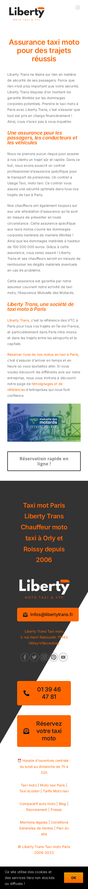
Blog (62, 804)
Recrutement (36, 809)
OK (73, 877)
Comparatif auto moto (37, 804)
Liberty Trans (18, 320)
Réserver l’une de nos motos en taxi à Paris (42, 354)
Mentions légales (33, 822)
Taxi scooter (29, 791)
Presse (56, 809)
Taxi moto (29, 785)
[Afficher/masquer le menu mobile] (78, 7)
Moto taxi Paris (52, 785)
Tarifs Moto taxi (55, 791)
